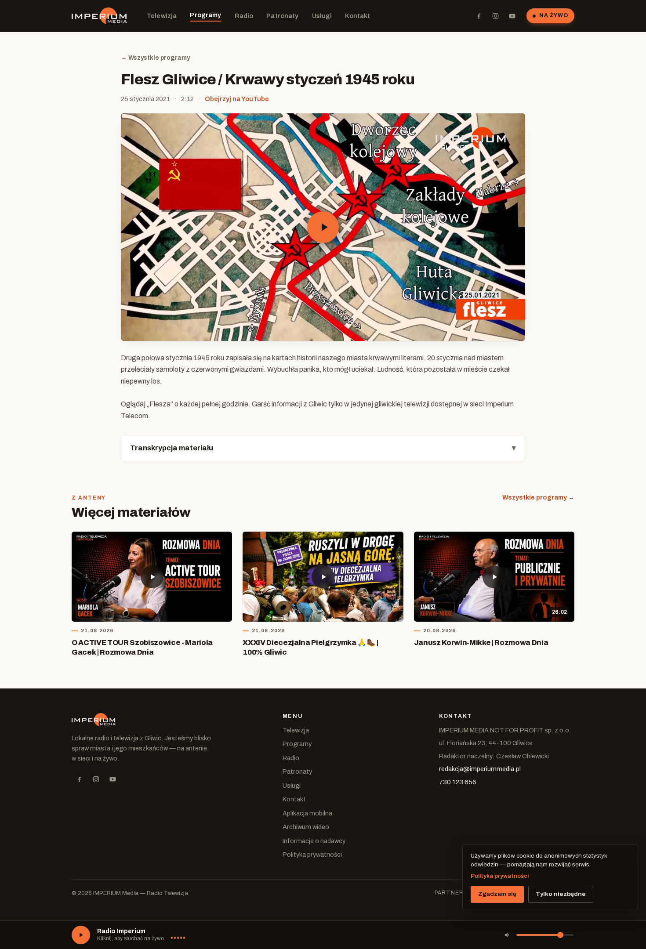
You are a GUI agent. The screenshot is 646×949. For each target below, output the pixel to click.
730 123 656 (457, 782)
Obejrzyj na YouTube (237, 98)
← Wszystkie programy (155, 57)
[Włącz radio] (81, 935)
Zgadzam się (497, 894)
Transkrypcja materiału (171, 448)
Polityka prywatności (312, 854)
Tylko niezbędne (561, 894)
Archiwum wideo (306, 826)
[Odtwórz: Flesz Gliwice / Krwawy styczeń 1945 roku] (323, 227)
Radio (244, 15)
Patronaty (282, 15)
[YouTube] (511, 15)
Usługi (322, 15)
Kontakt (357, 15)
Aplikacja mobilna (307, 813)
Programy (205, 14)
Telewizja (162, 15)
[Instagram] (495, 15)
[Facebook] (478, 15)
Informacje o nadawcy (314, 840)
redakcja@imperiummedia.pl (480, 768)
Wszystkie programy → (538, 497)
